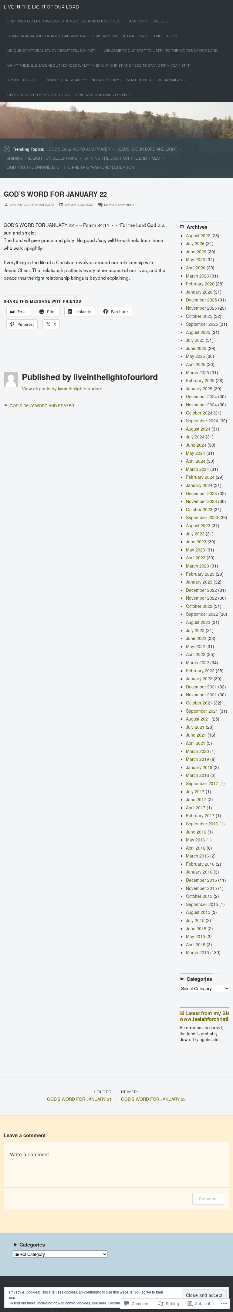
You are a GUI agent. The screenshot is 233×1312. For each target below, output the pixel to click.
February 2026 (200, 284)
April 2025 (195, 364)
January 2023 (199, 582)
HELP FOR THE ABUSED (147, 21)
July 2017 (195, 791)
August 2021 (198, 719)
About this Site (22, 80)
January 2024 (199, 485)
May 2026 (195, 259)
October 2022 (199, 606)
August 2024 (198, 429)
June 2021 (196, 735)
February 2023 (200, 574)
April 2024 (195, 461)
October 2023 (199, 509)
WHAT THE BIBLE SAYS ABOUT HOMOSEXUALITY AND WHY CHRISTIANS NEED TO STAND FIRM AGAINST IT (98, 65)
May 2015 (195, 936)
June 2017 (196, 799)
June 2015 (196, 928)
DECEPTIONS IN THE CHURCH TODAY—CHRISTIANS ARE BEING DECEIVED (69, 95)
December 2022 (201, 590)
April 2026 (195, 268)
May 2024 (195, 453)
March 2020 (197, 751)
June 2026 (196, 251)
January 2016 (199, 872)
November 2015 (201, 888)
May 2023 (195, 550)
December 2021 (201, 687)
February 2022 (200, 671)
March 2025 (197, 372)
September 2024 (202, 421)
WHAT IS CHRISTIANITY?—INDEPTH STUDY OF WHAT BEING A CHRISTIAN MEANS (115, 80)
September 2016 (202, 824)
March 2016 (197, 856)
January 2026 (199, 292)
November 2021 (201, 694)
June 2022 (196, 638)
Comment (208, 1198)
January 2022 (199, 678)
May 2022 (195, 646)
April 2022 (195, 654)
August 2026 (198, 235)
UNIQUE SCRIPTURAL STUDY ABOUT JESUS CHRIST (51, 50)
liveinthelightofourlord (31, 204)
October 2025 (199, 316)
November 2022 (201, 598)
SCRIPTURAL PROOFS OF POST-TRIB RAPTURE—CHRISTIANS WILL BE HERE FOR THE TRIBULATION (92, 36)
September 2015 (202, 904)
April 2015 (195, 944)
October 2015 (199, 896)
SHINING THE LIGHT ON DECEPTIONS (42, 158)
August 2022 (198, 622)
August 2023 (198, 525)
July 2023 (195, 534)
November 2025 (201, 308)
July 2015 (195, 920)
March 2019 (197, 759)
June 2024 (196, 445)
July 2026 (195, 243)
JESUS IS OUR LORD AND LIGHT (147, 149)
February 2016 (200, 864)
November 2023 (201, 501)
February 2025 (200, 380)
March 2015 (197, 952)
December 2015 (201, 880)
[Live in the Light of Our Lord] (116, 120)
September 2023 (202, 517)
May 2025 (195, 356)
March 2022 (197, 662)
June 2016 (196, 832)
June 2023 (196, 541)
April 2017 (195, 807)
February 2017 (200, 815)
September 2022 (202, 614)
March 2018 (197, 775)
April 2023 (195, 557)
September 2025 (202, 324)
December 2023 (201, 493)
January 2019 (199, 767)
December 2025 (201, 300)
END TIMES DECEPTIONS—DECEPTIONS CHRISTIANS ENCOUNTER (63, 21)
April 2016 (195, 848)
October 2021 (199, 703)
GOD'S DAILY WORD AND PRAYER (79, 149)
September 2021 (202, 711)
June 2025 (196, 348)
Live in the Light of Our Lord (41, 7)
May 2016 (195, 840)
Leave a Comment (119, 204)
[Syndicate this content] (182, 1013)
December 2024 (201, 396)
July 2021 (195, 727)
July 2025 (195, 340)
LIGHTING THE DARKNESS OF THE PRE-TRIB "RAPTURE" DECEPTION (70, 167)
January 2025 (199, 388)
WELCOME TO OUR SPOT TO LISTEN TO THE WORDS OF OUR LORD (160, 50)
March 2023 (197, 566)
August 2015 (198, 912)
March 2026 (197, 276)
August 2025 (198, 332)
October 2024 (199, 413)
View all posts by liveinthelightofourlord (62, 388)
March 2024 (197, 469)
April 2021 (195, 743)
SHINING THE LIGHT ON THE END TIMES (122, 158)
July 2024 (195, 437)
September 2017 (202, 783)
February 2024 (200, 477)
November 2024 (201, 404)
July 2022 (195, 630)
